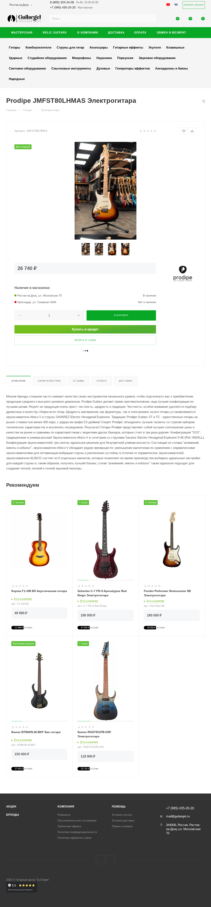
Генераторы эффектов (132, 68)
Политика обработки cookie (74, 837)
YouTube (110, 859)
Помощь (119, 806)
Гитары (14, 47)
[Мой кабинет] (165, 19)
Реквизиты (63, 814)
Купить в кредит (85, 329)
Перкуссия (125, 58)
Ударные (15, 58)
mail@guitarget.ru (178, 816)
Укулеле (155, 47)
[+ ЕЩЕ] (198, 32)
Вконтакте (100, 859)
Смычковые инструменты (71, 68)
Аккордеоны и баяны (171, 68)
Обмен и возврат (122, 826)
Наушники (104, 58)
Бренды (12, 814)
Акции (11, 806)
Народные (17, 79)
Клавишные (175, 47)
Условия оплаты (122, 814)
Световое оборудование (27, 68)
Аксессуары (98, 47)
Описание (18, 381)
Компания (65, 806)
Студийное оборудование (47, 58)
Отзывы (78, 381)
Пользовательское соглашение (76, 820)
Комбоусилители (38, 47)
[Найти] (152, 18)
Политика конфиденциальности (77, 832)
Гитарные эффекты (128, 47)
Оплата (102, 381)
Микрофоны (81, 58)
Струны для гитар (70, 47)
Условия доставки (123, 820)
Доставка (125, 381)
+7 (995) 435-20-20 (71, 7)
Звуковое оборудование (157, 58)
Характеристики (49, 381)
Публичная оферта (69, 826)
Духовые (103, 68)
